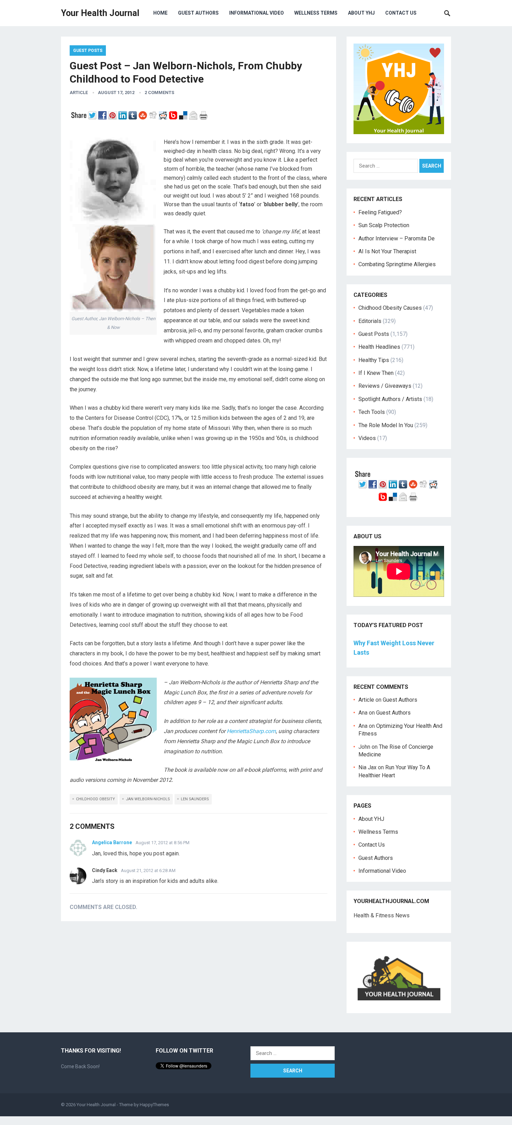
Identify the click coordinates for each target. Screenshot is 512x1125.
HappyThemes (154, 1104)
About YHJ (361, 13)
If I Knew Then (376, 373)
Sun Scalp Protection (383, 225)
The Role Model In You (385, 425)
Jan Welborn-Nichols (148, 799)
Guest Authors (198, 13)
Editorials (369, 321)
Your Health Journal (100, 13)
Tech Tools (371, 412)
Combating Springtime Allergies (398, 264)
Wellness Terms (316, 13)
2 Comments (159, 92)
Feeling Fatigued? (380, 212)
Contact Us (401, 13)
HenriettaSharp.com (251, 731)
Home (160, 13)
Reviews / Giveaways (384, 386)
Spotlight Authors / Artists (390, 399)
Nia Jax (367, 767)
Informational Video (256, 13)
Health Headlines (379, 347)
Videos (367, 438)
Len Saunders (195, 799)
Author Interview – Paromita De (396, 238)
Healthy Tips (373, 360)
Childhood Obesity (95, 799)
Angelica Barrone (112, 842)
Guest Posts (87, 50)
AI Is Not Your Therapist (387, 251)
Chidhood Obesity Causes (390, 308)
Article (79, 92)
